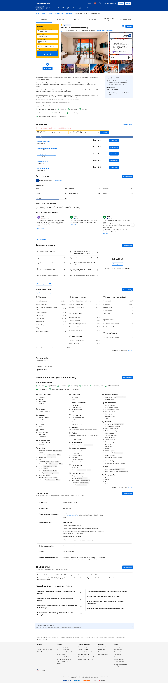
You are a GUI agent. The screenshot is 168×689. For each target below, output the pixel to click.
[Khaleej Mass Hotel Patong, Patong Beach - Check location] (61, 31)
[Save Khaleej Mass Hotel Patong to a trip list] (123, 26)
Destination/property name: (44, 29)
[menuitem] (40, 8)
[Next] (130, 47)
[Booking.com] (43, 3)
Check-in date (40, 34)
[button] (47, 46)
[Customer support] (100, 3)
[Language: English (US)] (95, 3)
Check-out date (41, 39)
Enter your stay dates (72, 515)
